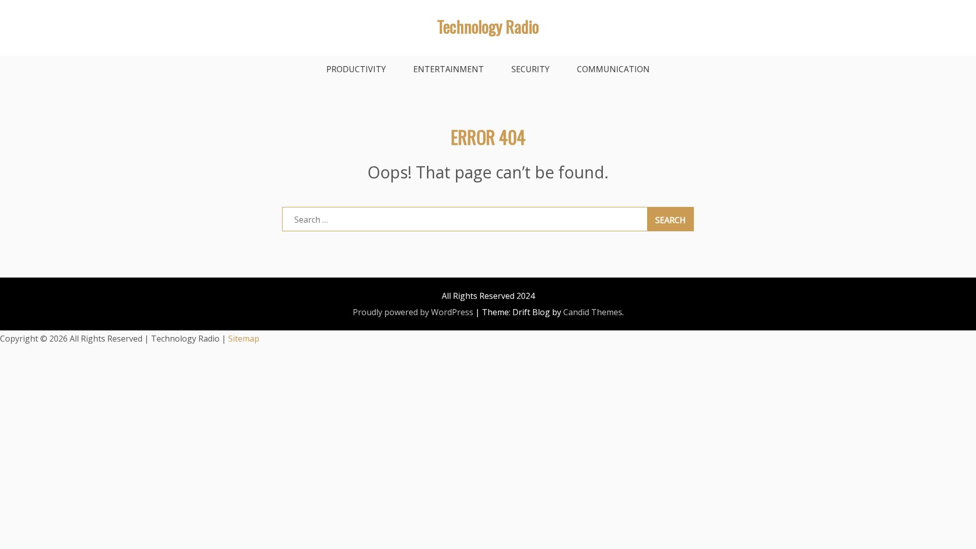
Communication (613, 69)
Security (530, 69)
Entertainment (448, 69)
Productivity (356, 69)
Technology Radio (488, 26)
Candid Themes (592, 312)
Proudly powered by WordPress (413, 312)
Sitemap (243, 338)
